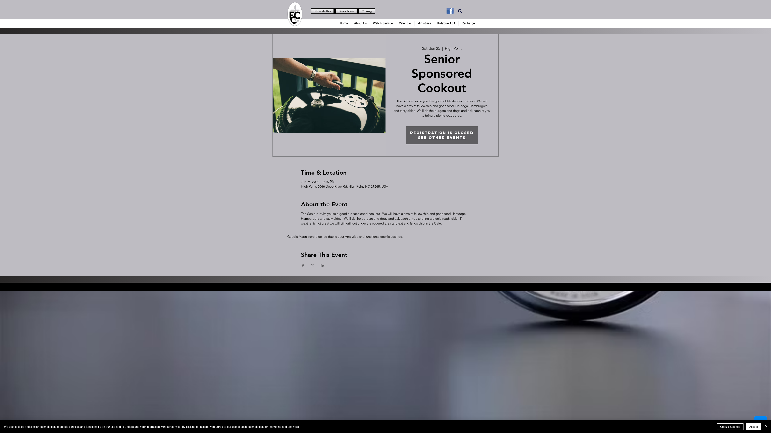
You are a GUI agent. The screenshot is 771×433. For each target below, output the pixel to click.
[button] (360, 23)
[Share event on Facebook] (303, 265)
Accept (753, 427)
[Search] (460, 11)
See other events (442, 137)
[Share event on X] (313, 265)
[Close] (766, 426)
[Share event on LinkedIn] (322, 265)
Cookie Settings (730, 427)
